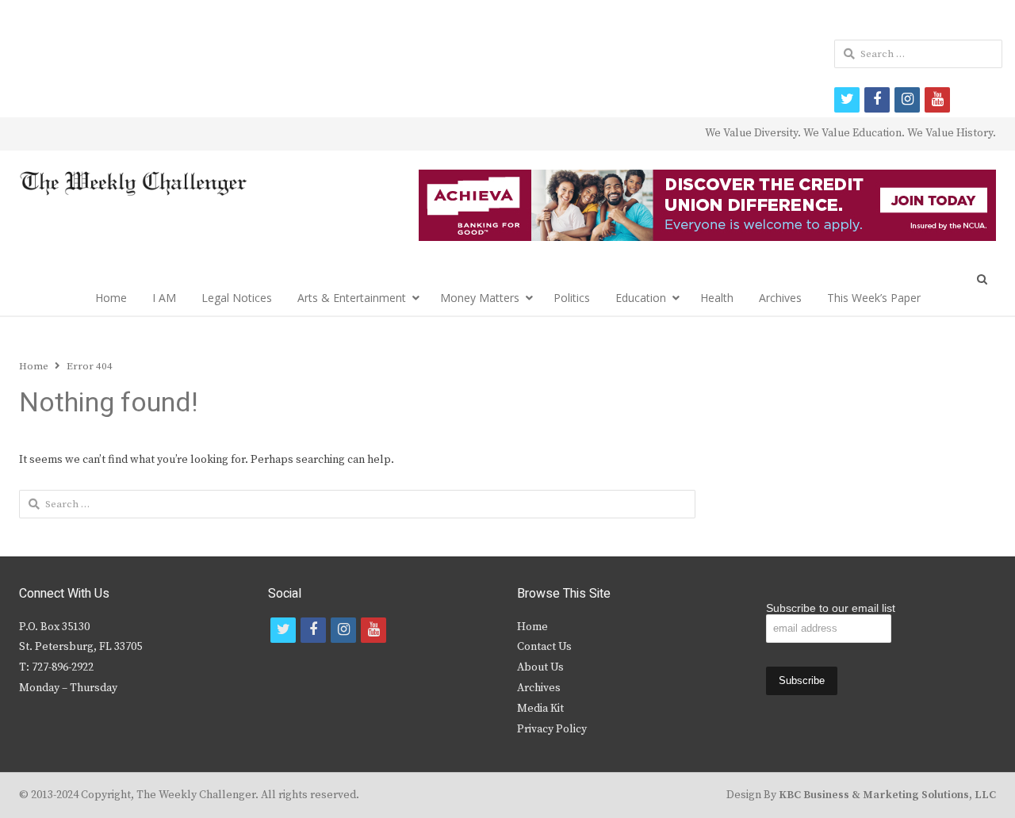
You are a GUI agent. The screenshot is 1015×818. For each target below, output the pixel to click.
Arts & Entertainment (351, 297)
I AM (164, 297)
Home (111, 297)
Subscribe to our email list (830, 608)
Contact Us (544, 647)
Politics (571, 297)
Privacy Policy (552, 729)
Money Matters (479, 297)
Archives (780, 297)
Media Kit (540, 708)
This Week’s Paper (874, 297)
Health (716, 297)
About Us (540, 667)
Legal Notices (236, 297)
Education (640, 297)
